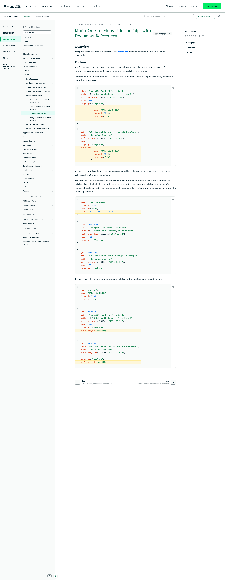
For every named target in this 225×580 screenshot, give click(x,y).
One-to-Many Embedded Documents (40, 108)
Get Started (212, 6)
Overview (27, 37)
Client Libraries (10, 52)
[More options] (170, 33)
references (122, 51)
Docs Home (79, 24)
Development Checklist (32, 166)
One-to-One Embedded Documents (39, 101)
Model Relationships (124, 24)
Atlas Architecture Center (9, 66)
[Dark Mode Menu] (219, 16)
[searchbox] (168, 16)
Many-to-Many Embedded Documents (40, 118)
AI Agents (27, 209)
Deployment (8, 33)
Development (92, 24)
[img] (186, 36)
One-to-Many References (40, 113)
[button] (170, 6)
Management (9, 46)
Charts (26, 183)
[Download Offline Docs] (49, 575)
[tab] (27, 16)
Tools (5, 58)
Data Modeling (107, 24)
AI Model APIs (28, 201)
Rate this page (190, 31)
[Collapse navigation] (55, 576)
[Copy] (173, 88)
